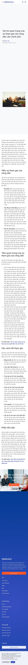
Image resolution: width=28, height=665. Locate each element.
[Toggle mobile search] (22, 2)
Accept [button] (13, 662)
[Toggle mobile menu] (25, 2)
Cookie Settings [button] (6, 662)
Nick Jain (7, 41)
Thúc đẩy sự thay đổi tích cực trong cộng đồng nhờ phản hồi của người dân (13, 461)
